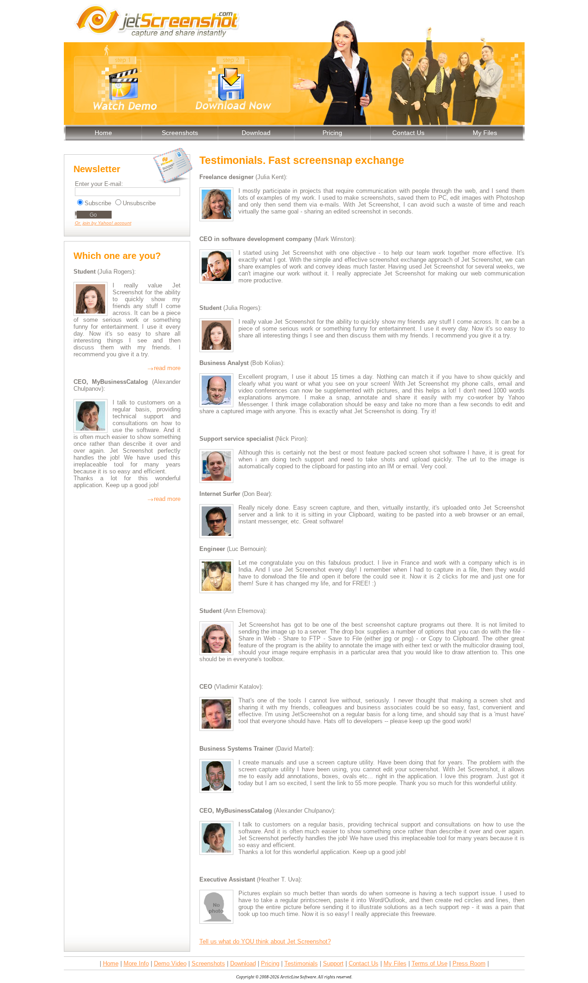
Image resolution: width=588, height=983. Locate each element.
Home (103, 132)
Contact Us (408, 132)
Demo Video (170, 963)
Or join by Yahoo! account (103, 222)
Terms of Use (429, 963)
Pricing (332, 132)
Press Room (469, 963)
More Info (136, 963)
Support (333, 963)
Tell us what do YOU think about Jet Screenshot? (265, 941)
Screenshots (180, 132)
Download (256, 132)
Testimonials (301, 963)
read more (167, 368)
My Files (485, 132)
